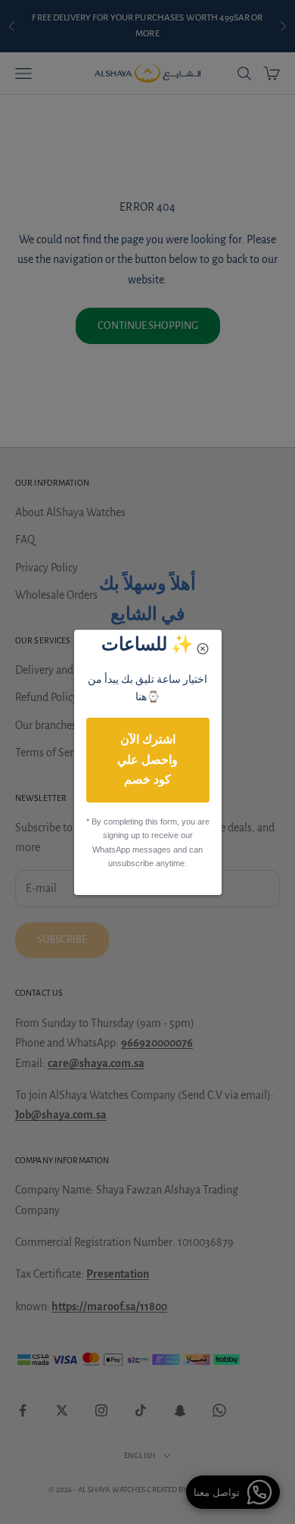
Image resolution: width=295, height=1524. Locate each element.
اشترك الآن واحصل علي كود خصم (147, 759)
